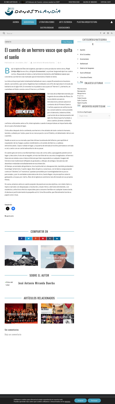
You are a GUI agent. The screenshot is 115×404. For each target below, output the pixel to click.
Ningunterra (81, 93)
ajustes (67, 401)
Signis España (82, 103)
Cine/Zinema (67, 42)
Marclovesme (82, 89)
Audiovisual (29, 22)
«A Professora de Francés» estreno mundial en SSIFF (42, 2)
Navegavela (81, 91)
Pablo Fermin (81, 98)
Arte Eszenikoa (65, 22)
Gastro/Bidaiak (47, 27)
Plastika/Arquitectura (87, 22)
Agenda (16, 22)
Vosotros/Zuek (74, 2)
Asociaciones (64, 27)
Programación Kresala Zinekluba (57, 317)
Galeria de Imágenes (90, 2)
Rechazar (94, 400)
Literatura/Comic (46, 22)
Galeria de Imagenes (87, 68)
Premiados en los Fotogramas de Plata (21, 316)
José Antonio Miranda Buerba (44, 63)
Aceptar (80, 400)
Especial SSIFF (106, 2)
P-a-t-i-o (80, 96)
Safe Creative (82, 100)
